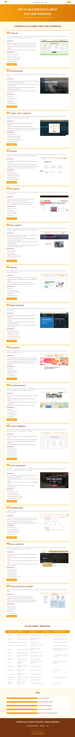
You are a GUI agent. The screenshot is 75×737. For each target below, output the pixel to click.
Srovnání (42, 725)
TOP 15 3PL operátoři (32, 725)
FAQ (47, 725)
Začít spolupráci (12, 64)
